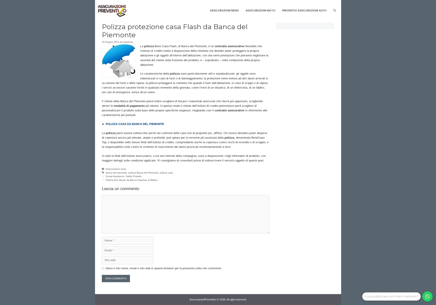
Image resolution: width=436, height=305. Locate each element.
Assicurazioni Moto (260, 10)
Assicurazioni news (224, 10)
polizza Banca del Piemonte (143, 172)
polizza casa (166, 172)
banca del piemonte (116, 172)
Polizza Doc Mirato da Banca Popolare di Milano (132, 180)
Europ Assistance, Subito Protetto (124, 176)
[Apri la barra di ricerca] (334, 10)
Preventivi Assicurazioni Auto (304, 10)
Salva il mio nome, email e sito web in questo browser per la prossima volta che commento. (163, 268)
